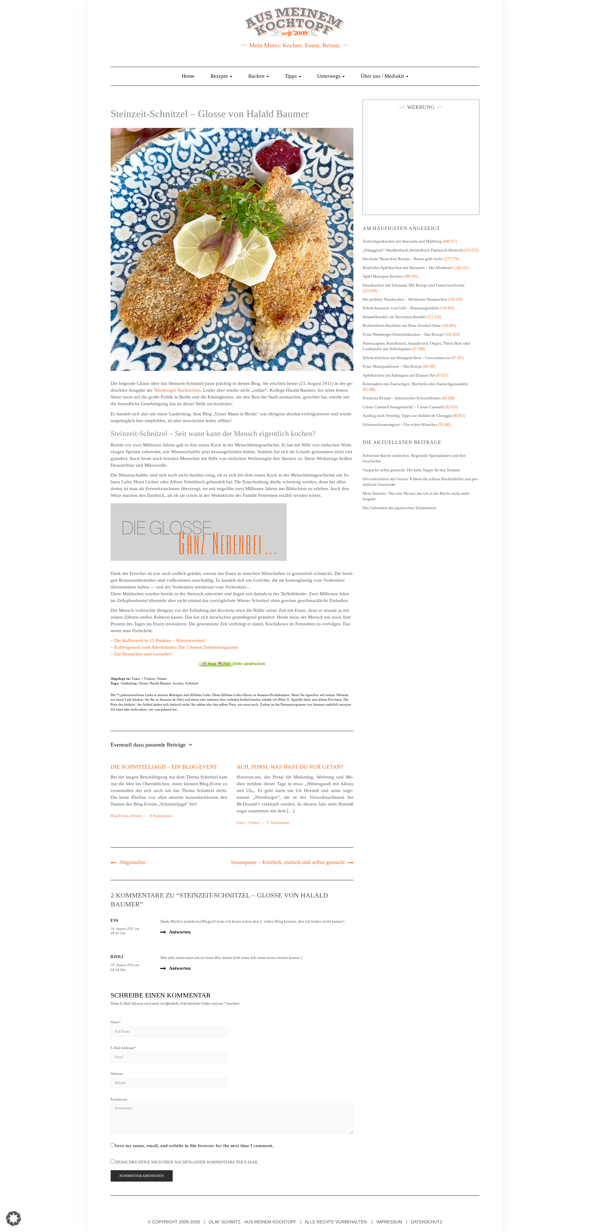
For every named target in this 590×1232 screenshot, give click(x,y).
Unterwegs (329, 76)
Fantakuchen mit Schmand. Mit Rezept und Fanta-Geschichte (414, 285)
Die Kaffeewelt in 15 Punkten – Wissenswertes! (159, 640)
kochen (178, 683)
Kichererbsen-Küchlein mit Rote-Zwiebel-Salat (402, 325)
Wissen (162, 678)
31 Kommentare (160, 816)
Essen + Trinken (143, 678)
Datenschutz (426, 1221)
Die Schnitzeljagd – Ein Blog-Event (164, 767)
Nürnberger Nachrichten (177, 390)
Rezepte (219, 76)
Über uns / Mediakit (383, 76)
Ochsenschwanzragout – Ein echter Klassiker (400, 424)
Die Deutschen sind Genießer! (143, 654)
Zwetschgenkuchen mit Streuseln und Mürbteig (402, 241)
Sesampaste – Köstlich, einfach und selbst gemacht (288, 862)
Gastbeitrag (129, 683)
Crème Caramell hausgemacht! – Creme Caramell (403, 407)
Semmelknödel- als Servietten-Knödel (394, 317)
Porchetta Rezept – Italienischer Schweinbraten (402, 398)
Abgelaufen (132, 862)
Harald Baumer (160, 683)
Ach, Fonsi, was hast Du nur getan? (290, 767)
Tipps (291, 76)
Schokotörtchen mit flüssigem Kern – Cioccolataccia (406, 357)
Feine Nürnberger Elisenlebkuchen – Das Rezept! (403, 334)
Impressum (389, 1221)
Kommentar (119, 1099)
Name (116, 1022)
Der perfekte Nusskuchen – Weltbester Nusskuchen (405, 299)
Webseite (117, 1074)
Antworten (180, 931)
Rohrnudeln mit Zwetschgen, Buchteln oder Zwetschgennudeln (415, 384)
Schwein (136, 816)
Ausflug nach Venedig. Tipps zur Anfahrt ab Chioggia (407, 415)
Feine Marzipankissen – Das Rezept (392, 366)
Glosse (143, 683)
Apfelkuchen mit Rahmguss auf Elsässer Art (399, 375)
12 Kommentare (277, 822)
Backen (257, 76)
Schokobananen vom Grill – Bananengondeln (401, 308)
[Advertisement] (421, 161)
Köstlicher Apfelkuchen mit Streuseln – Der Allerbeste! (408, 267)
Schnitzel (191, 683)
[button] (13, 1218)
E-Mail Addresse (123, 1048)
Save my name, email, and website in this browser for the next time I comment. (194, 1145)
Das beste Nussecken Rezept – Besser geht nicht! (403, 258)
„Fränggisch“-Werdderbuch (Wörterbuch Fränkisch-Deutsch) (413, 250)
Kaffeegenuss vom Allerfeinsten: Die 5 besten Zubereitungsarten (176, 647)
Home (188, 76)
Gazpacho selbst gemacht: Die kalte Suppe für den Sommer (411, 470)
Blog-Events (119, 816)
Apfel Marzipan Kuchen (383, 276)
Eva (115, 920)
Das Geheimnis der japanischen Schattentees (399, 507)
